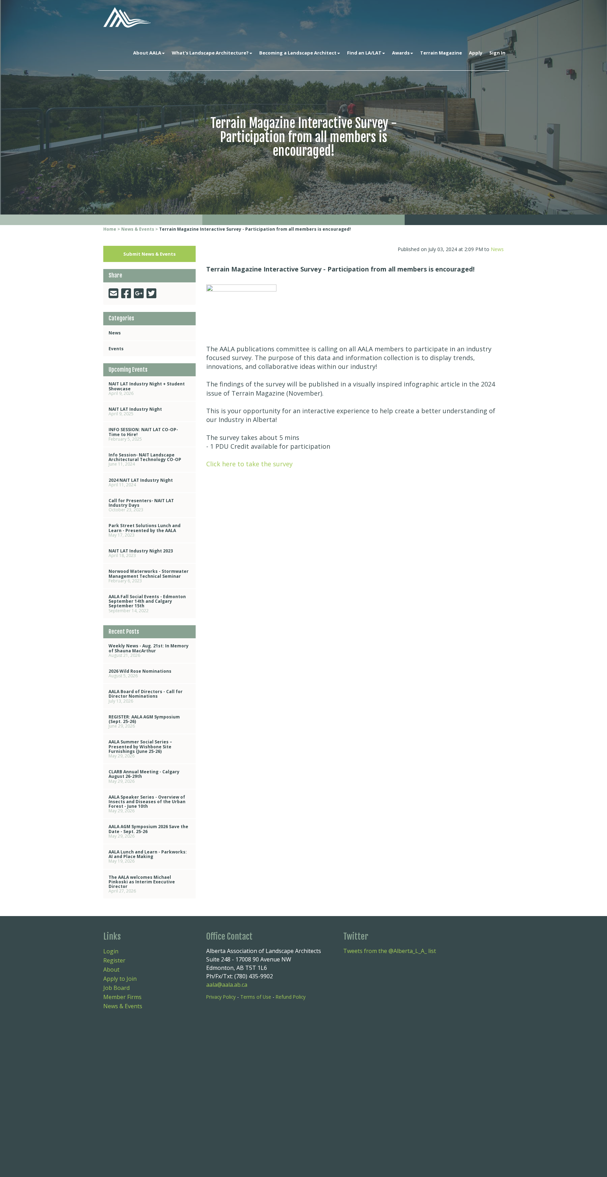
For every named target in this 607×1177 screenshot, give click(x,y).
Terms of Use (255, 996)
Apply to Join (120, 978)
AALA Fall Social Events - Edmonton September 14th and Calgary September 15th (147, 604)
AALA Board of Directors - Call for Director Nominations (146, 696)
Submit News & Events (149, 254)
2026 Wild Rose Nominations (140, 673)
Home (109, 229)
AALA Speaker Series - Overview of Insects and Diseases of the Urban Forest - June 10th (147, 804)
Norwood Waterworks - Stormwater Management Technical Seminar (149, 575)
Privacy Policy (221, 996)
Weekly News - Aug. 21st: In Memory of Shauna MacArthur (149, 650)
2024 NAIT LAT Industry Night (141, 482)
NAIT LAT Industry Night (135, 411)
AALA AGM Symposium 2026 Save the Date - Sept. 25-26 (148, 831)
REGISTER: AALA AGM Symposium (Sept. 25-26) (144, 721)
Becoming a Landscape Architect (298, 53)
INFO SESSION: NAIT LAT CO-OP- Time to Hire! (143, 434)
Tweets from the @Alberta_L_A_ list (389, 951)
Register (114, 960)
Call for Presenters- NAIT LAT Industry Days (141, 505)
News (115, 333)
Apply (475, 53)
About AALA (147, 53)
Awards (401, 53)
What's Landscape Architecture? (210, 53)
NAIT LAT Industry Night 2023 (141, 553)
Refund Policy (291, 996)
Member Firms (122, 996)
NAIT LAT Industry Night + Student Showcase (147, 388)
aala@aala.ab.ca (226, 985)
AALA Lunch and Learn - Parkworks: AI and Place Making (148, 856)
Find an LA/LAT (364, 53)
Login (110, 951)
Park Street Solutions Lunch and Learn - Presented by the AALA (145, 530)
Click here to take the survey (250, 464)
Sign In (497, 53)
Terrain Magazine (441, 53)
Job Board (116, 987)
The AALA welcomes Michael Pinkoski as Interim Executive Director (142, 884)
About (111, 969)
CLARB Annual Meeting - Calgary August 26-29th (144, 776)
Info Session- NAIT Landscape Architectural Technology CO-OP (145, 459)
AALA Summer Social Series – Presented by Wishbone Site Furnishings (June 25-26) (140, 749)
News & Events (137, 229)
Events (116, 349)
